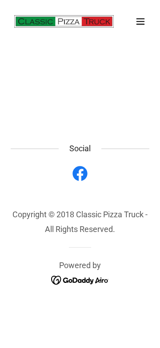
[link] (59, 21)
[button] (140, 21)
